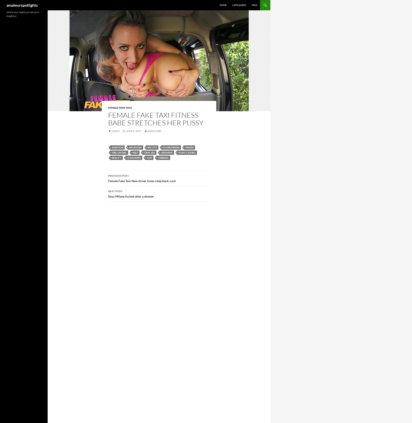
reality (116, 157)
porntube (154, 131)
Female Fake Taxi (120, 107)
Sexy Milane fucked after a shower (131, 194)
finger (189, 147)
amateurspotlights (22, 5)
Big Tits (152, 147)
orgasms (167, 152)
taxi (149, 157)
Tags (254, 5)
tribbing (163, 157)
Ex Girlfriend (171, 147)
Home (223, 5)
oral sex (149, 152)
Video (116, 131)
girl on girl (119, 152)
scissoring (134, 157)
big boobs (135, 147)
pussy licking (187, 152)
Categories (239, 5)
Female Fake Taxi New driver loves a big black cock (142, 178)
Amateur (117, 147)
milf (135, 152)
